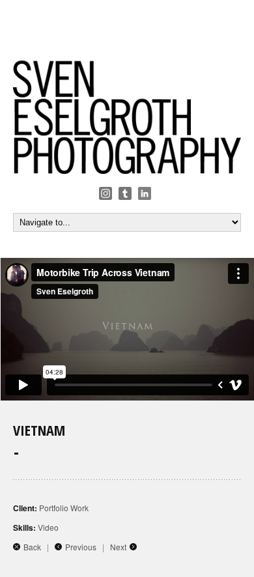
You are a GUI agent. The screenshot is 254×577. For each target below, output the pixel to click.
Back (32, 546)
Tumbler (125, 193)
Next (118, 546)
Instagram (105, 193)
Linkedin (144, 193)
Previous (80, 546)
